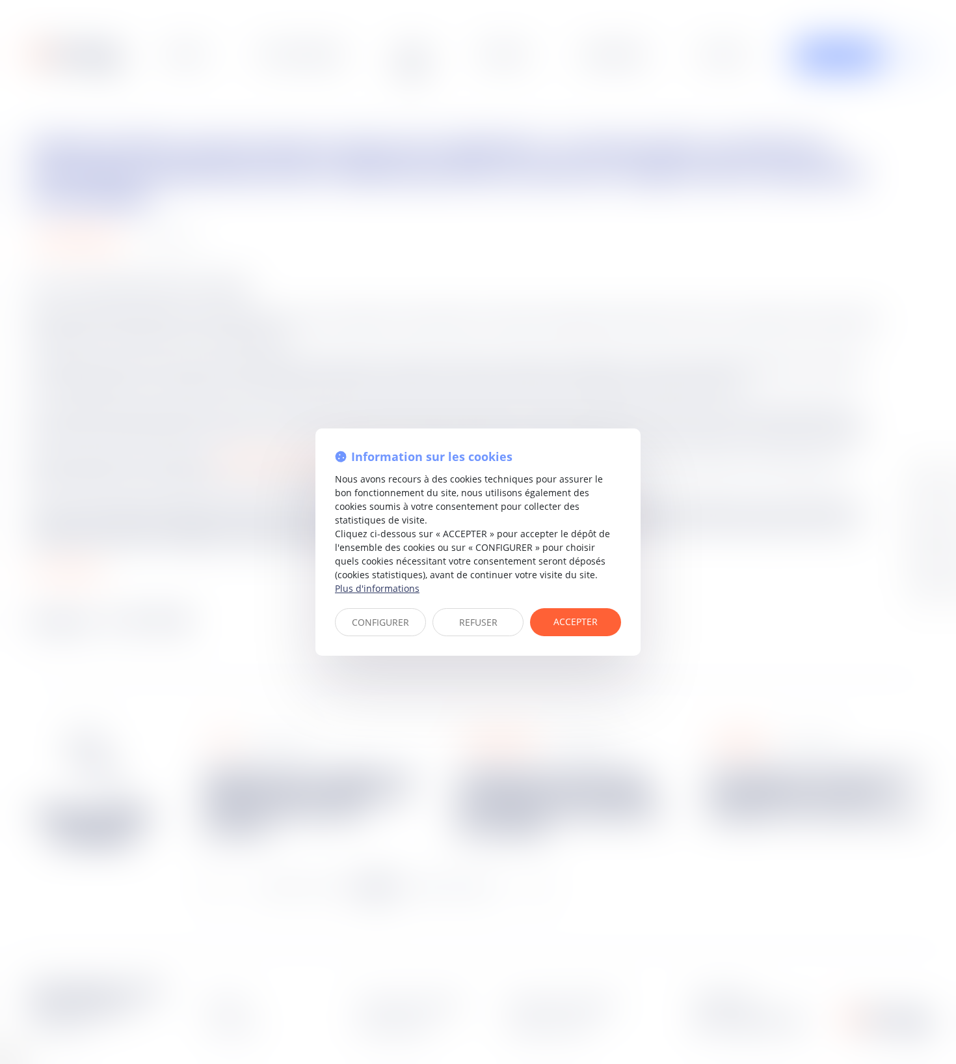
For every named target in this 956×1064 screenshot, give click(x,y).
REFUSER (478, 622)
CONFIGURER (380, 622)
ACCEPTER (575, 621)
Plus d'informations (377, 588)
